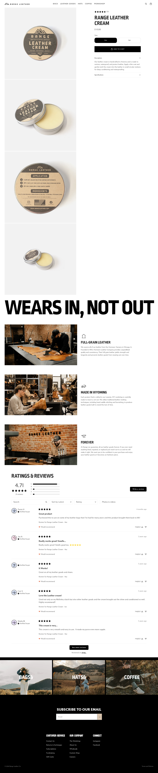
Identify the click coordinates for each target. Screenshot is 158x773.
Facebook (96, 745)
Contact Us (50, 741)
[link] (101, 11)
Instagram (96, 741)
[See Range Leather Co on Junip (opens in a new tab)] (84, 653)
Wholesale (73, 749)
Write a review (138, 489)
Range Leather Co (15, 766)
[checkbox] (110, 502)
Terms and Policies (147, 766)
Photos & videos (109, 502)
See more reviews (79, 647)
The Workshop (75, 741)
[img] (24, 512)
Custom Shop (75, 753)
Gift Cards (50, 757)
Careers (72, 757)
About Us (73, 745)
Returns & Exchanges (54, 745)
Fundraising (50, 753)
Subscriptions (51, 749)
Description (98, 58)
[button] (45, 484)
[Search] (146, 3)
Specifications (98, 75)
